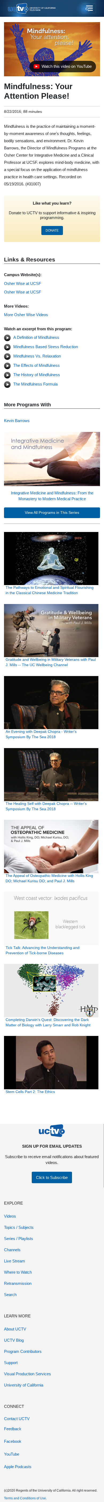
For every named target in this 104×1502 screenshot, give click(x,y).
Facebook (12, 1441)
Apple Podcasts (17, 1466)
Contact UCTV (17, 1418)
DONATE (52, 230)
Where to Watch (18, 1272)
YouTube (11, 1454)
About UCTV (15, 1329)
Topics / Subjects (19, 1227)
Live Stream (14, 1261)
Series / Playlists (18, 1238)
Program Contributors (23, 1351)
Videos (10, 1216)
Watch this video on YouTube (62, 67)
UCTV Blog (14, 1340)
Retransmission (17, 1283)
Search (10, 1294)
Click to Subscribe (52, 1177)
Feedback (12, 1428)
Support (11, 1362)
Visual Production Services (27, 1374)
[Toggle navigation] (89, 8)
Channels (12, 1249)
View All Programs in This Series (52, 513)
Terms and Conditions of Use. (25, 1498)
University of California (23, 1385)
